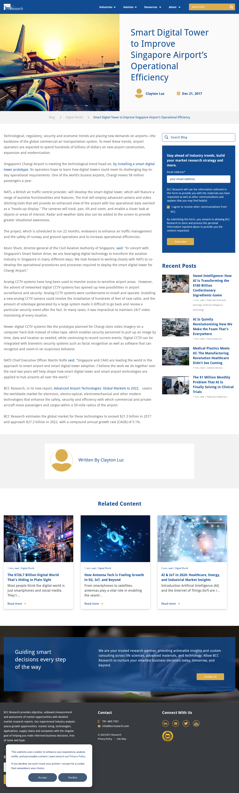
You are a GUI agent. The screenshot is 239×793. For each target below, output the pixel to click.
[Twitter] (186, 724)
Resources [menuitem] (151, 7)
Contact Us (210, 676)
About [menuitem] (173, 7)
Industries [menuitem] (105, 7)
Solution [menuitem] (128, 7)
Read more (14, 603)
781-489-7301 (110, 721)
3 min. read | (168, 568)
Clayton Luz (155, 94)
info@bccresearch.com (115, 726)
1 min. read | (14, 568)
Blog (52, 117)
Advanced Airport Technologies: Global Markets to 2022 (96, 388)
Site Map (121, 738)
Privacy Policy (77, 756)
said (119, 248)
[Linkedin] (166, 724)
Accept (42, 777)
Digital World (74, 117)
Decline (72, 777)
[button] (231, 7)
